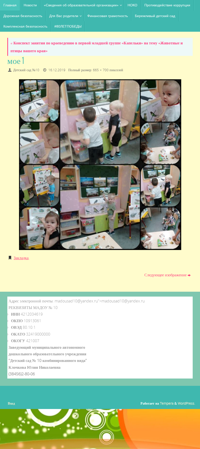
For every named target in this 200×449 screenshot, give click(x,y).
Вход (11, 403)
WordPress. (186, 403)
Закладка (21, 257)
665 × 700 (101, 70)
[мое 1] (100, 164)
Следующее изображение (165, 275)
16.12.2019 (56, 70)
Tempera (166, 403)
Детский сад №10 (26, 70)
